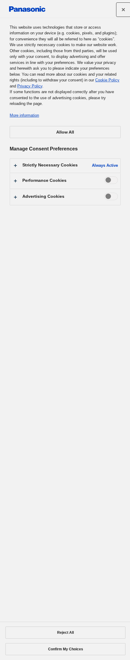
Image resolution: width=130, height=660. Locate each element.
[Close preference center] (123, 9)
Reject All (65, 632)
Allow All (65, 132)
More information (24, 115)
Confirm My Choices (65, 649)
